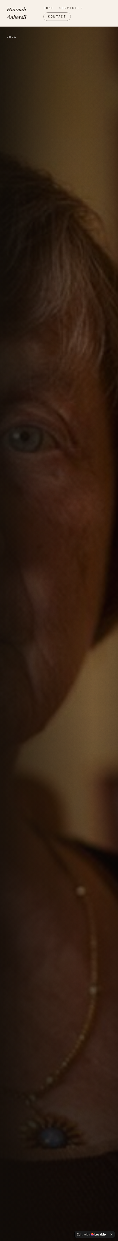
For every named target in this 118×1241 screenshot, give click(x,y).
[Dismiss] (111, 1234)
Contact (57, 16)
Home (48, 8)
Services (71, 8)
